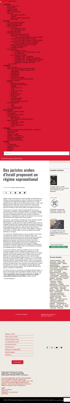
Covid (64, 272)
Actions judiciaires (55, 260)
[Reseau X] (52, 348)
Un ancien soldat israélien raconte (59, 305)
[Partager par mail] (20, 192)
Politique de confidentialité (12, 349)
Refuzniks (58, 297)
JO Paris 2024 (58, 280)
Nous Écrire (4, 393)
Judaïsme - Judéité (55, 281)
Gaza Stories (54, 277)
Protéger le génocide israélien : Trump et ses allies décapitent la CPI (57, 211)
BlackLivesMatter (55, 266)
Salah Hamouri (63, 299)
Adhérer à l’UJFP (10, 334)
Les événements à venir (12, 342)
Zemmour (53, 308)
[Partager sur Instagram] (15, 192)
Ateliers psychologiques (58, 264)
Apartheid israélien (55, 263)
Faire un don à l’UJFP (11, 336)
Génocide (59, 278)
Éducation (60, 308)
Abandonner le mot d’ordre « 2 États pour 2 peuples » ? (48, 315)
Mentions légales (10, 352)
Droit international (62, 274)
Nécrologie (59, 290)
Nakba (57, 288)
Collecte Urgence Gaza (12, 339)
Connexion (8, 354)
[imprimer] (24, 192)
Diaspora (53, 274)
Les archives (17, 362)
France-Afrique (54, 275)
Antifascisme (61, 262)
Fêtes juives (64, 275)
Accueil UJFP (4, 158)
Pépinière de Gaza (55, 296)
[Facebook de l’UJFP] (47, 348)
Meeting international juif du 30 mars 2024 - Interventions (59, 285)
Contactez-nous (9, 347)
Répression (53, 299)
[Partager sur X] (6, 192)
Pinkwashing (58, 291)
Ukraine (59, 305)
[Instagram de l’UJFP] (61, 348)
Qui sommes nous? (10, 344)
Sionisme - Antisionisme (57, 300)
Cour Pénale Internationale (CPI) (55, 271)
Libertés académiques (56, 283)
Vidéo (66, 306)
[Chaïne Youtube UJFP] (57, 348)
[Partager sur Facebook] (10, 192)
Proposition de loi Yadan (57, 294)
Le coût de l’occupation (20, 314)
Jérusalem (53, 282)
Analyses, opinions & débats (15, 158)
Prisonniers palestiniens (57, 293)
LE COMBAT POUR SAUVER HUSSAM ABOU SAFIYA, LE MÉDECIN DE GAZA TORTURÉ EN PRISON (59, 233)
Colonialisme (63, 268)
